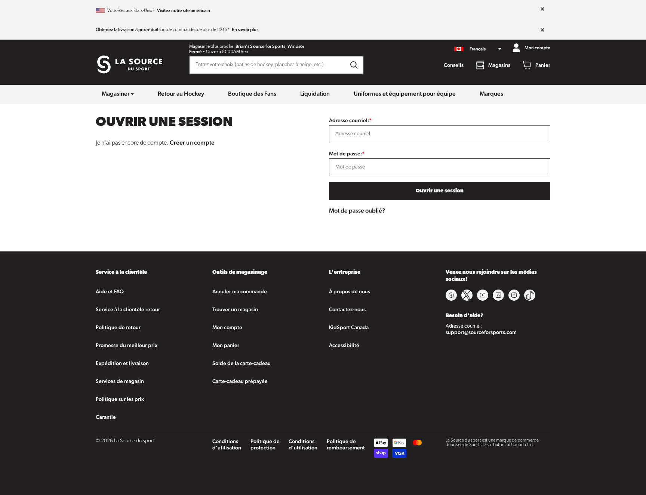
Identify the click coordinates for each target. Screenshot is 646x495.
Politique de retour (118, 327)
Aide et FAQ (110, 291)
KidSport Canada (349, 327)
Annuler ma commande (239, 291)
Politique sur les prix (120, 399)
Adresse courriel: (350, 120)
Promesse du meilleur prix (126, 345)
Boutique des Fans (252, 93)
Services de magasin (120, 381)
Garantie (106, 417)
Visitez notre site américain (183, 10)
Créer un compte (192, 142)
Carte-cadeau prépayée (240, 381)
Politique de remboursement (346, 444)
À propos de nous (349, 291)
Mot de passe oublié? (357, 210)
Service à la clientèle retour (128, 309)
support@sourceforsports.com (481, 332)
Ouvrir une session (440, 191)
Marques (491, 93)
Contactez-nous (347, 309)
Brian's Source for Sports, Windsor (270, 46)
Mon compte (227, 327)
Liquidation (315, 93)
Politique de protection (265, 444)
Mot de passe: (346, 154)
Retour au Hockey (181, 93)
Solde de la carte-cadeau (241, 363)
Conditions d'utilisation (226, 444)
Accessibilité (344, 345)
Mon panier (225, 345)
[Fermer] (542, 9)
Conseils (454, 65)
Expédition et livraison (122, 363)
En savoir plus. (246, 29)
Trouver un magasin (235, 309)
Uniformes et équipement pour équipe (405, 93)
